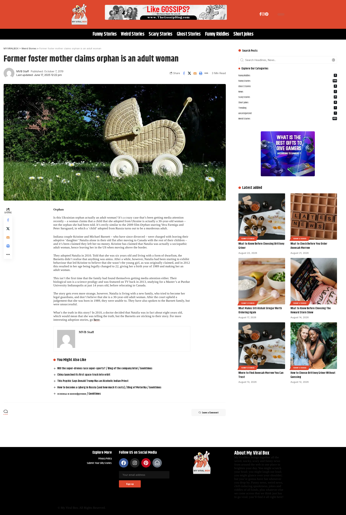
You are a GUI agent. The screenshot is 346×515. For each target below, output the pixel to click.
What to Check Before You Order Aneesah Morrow (308, 246)
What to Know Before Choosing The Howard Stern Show (310, 310)
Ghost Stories (287, 86)
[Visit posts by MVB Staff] (9, 73)
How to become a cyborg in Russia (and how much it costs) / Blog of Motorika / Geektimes (109, 387)
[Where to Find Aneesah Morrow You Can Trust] (261, 345)
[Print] (200, 73)
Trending (287, 108)
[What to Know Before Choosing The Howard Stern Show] (313, 281)
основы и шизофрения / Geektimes (79, 394)
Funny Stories (287, 81)
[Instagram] (263, 15)
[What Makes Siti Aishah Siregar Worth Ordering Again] (261, 281)
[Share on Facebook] (183, 73)
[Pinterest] (266, 15)
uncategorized (287, 113)
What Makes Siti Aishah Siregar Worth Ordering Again (260, 310)
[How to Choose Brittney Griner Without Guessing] (313, 345)
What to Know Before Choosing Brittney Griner (261, 246)
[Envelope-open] (157, 463)
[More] (206, 73)
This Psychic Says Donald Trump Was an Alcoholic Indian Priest (92, 381)
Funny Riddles (287, 75)
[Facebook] (260, 15)
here (97, 319)
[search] (271, 14)
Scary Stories (287, 97)
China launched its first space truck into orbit (83, 375)
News (287, 92)
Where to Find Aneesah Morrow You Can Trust (260, 375)
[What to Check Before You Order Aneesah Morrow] (313, 216)
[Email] (195, 73)
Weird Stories (287, 119)
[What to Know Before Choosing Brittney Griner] (261, 216)
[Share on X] (189, 73)
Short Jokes (287, 102)
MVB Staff (22, 71)
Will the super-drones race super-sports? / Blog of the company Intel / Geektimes (104, 368)
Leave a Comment (210, 412)
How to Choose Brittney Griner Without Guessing (312, 375)
